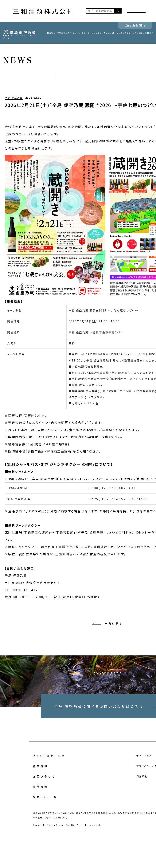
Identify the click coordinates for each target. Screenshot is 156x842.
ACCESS (109, 32)
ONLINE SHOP (143, 32)
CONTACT (124, 32)
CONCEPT (64, 32)
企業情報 (41, 766)
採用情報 (41, 787)
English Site (135, 25)
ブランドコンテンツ (49, 756)
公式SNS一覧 (45, 797)
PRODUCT (95, 32)
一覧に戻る (114, 623)
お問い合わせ (44, 776)
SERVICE (79, 32)
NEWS (51, 32)
